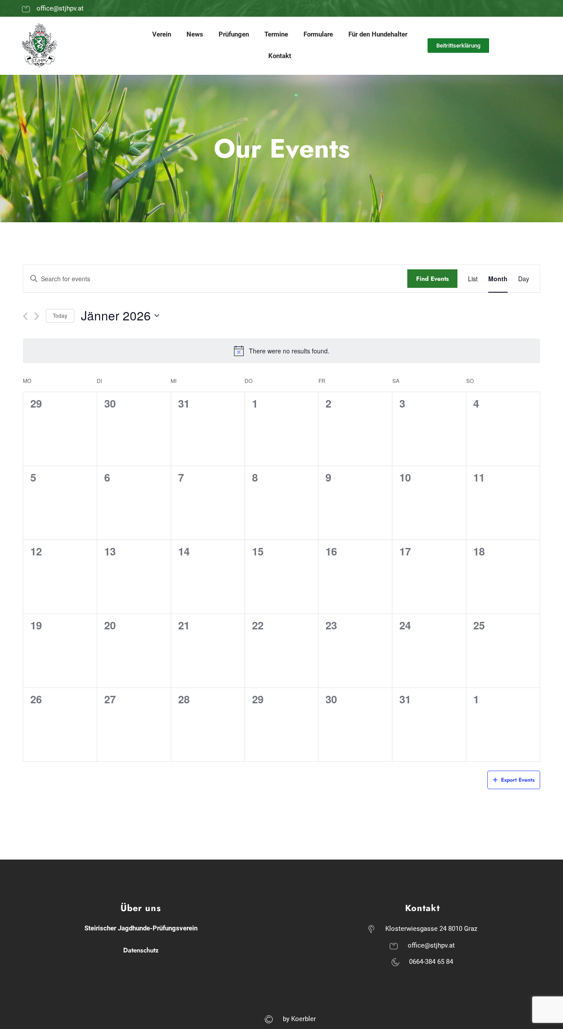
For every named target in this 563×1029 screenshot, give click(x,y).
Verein (161, 34)
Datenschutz (141, 950)
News (194, 34)
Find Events (432, 278)
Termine (276, 34)
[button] (458, 45)
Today (60, 315)
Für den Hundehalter (377, 34)
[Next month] (36, 316)
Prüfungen (234, 34)
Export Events (517, 780)
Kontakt (279, 56)
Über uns (141, 908)
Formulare (318, 34)
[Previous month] (25, 316)
